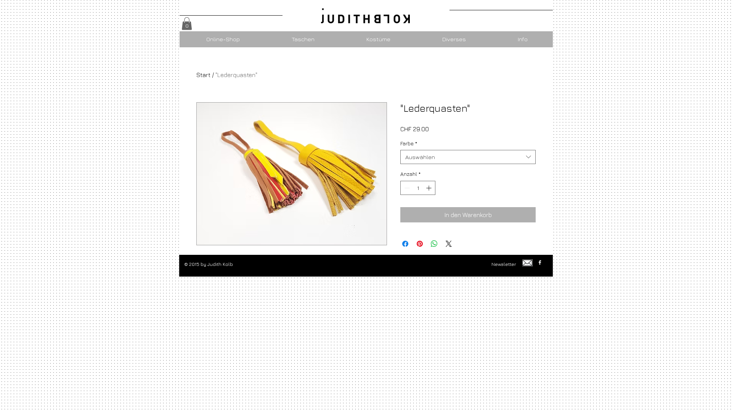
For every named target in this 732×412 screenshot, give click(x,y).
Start (203, 74)
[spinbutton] (418, 188)
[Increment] (429, 188)
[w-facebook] (540, 262)
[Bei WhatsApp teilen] (434, 243)
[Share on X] (448, 243)
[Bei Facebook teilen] (405, 243)
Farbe (408, 143)
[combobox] (468, 157)
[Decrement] (406, 188)
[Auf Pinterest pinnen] (419, 243)
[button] (186, 23)
